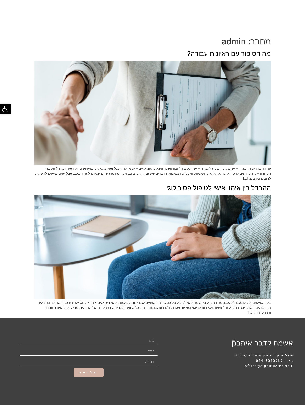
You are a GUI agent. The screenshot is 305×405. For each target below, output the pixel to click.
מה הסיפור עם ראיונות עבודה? (229, 54)
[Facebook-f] (281, 379)
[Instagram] (263, 379)
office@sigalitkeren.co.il (269, 366)
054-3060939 (269, 361)
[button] (5, 109)
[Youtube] (272, 379)
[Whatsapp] (290, 379)
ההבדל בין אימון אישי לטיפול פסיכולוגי (218, 188)
